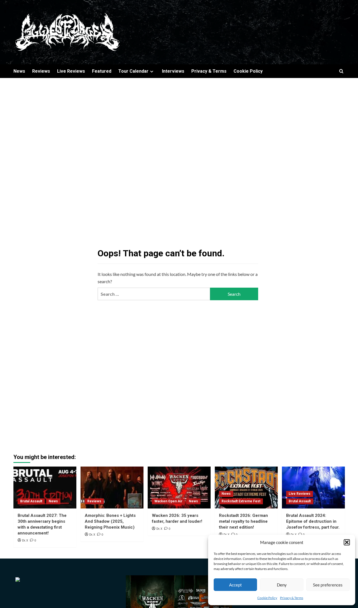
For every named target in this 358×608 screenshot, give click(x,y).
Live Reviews (71, 71)
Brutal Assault (31, 501)
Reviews (41, 71)
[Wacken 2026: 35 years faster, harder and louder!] (179, 487)
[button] (347, 542)
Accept (235, 584)
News (19, 71)
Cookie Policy (267, 598)
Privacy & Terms (291, 598)
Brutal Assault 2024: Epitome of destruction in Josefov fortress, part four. (313, 521)
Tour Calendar (133, 71)
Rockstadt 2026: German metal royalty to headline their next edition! (243, 521)
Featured (101, 71)
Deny (282, 584)
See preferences (328, 584)
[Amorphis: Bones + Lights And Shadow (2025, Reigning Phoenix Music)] (112, 487)
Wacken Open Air (168, 501)
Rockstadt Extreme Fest (241, 501)
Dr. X (25, 540)
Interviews (173, 71)
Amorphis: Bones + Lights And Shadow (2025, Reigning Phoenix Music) (110, 521)
